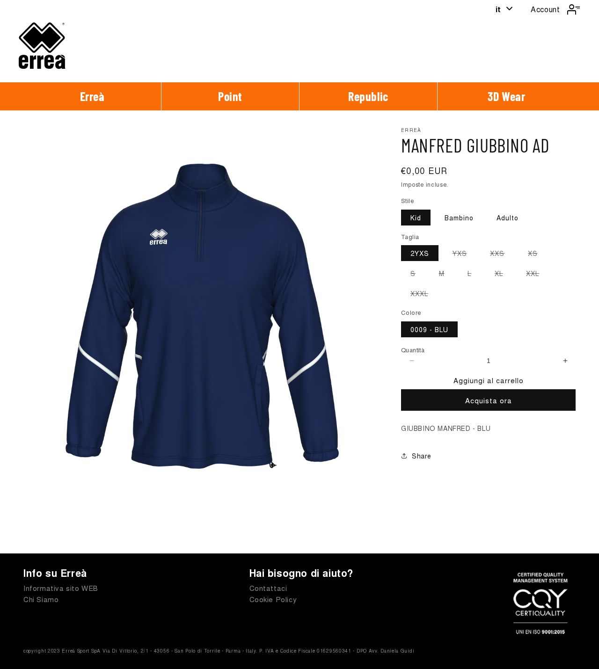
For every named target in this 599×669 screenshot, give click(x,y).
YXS (464, 254)
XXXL (424, 294)
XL (503, 274)
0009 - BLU (429, 329)
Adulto (508, 217)
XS (537, 254)
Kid (415, 217)
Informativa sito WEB (60, 588)
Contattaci (268, 588)
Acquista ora (488, 400)
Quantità (412, 349)
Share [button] (421, 455)
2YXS (419, 253)
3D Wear (506, 96)
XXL (537, 274)
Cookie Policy (273, 599)
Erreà (92, 96)
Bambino (459, 217)
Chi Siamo (40, 599)
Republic (368, 96)
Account (545, 9)
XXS (502, 254)
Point (230, 96)
